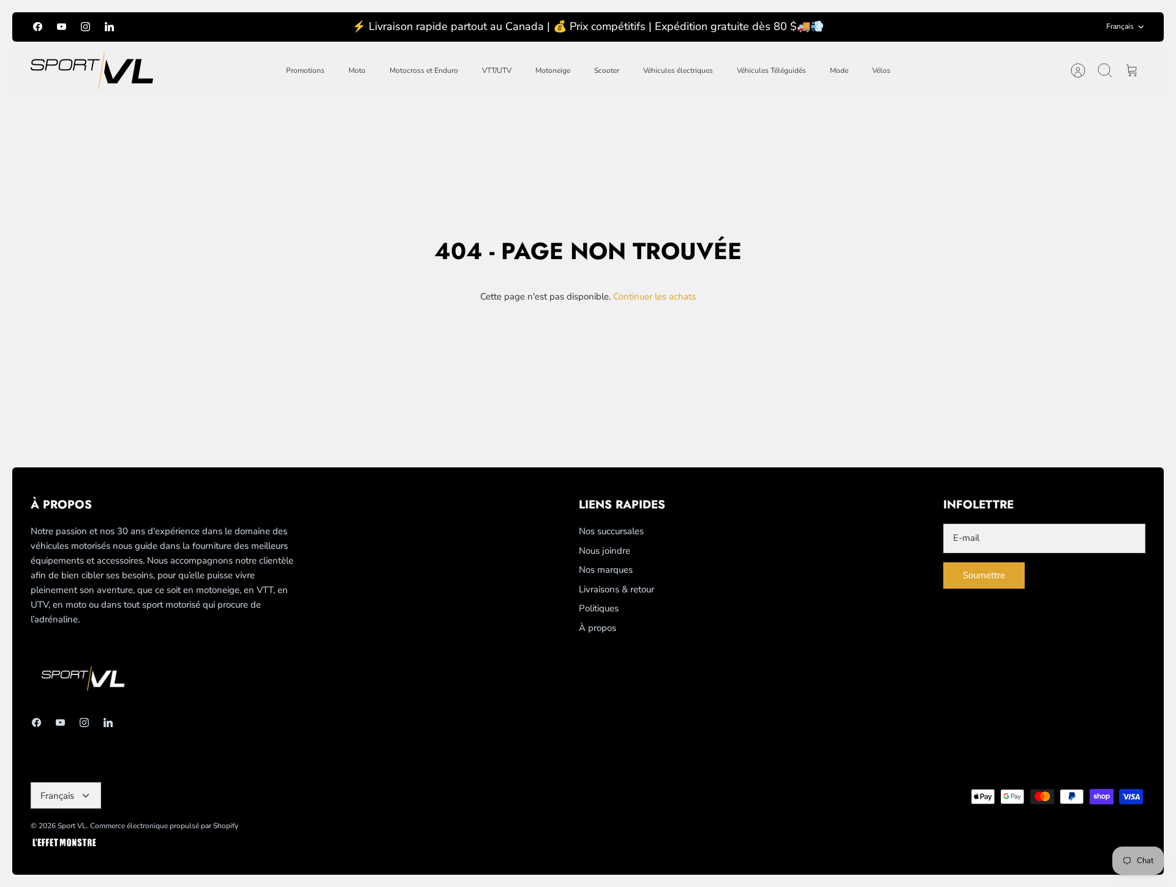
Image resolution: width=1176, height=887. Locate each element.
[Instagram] (85, 26)
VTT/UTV (496, 70)
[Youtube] (62, 26)
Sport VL (72, 826)
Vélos (881, 70)
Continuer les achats (654, 296)
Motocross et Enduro (424, 70)
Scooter (606, 70)
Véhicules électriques (678, 70)
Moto (357, 70)
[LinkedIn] (109, 26)
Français (1120, 26)
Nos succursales (611, 531)
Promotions (305, 70)
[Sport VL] (92, 71)
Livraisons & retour (616, 589)
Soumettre (984, 575)
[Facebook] (38, 26)
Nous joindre (604, 551)
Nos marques (606, 570)
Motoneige (552, 70)
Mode (839, 70)
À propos (597, 628)
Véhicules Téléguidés (771, 70)
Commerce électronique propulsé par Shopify (164, 826)
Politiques (599, 608)
